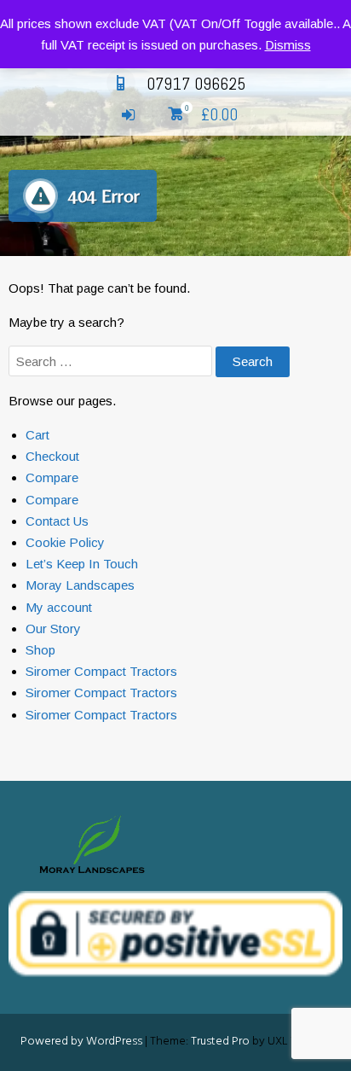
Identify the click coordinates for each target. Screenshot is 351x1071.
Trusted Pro (220, 1041)
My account (59, 607)
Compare (52, 477)
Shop (40, 650)
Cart (37, 435)
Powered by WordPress (81, 1041)
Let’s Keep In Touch (82, 563)
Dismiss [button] (288, 45)
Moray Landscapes (80, 585)
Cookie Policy (65, 542)
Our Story (53, 628)
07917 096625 (196, 84)
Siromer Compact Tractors (101, 671)
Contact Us (57, 521)
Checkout (52, 456)
